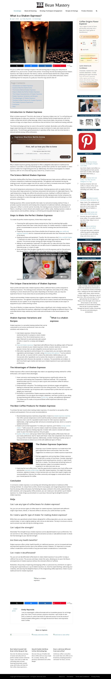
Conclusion (15, 104)
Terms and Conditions (82, 676)
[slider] (96, 248)
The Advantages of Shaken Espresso (23, 98)
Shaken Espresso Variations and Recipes (25, 96)
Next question (65, 157)
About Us (62, 676)
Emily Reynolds (27, 19)
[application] (89, 249)
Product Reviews (87, 11)
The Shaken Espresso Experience (22, 102)
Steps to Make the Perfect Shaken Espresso (26, 92)
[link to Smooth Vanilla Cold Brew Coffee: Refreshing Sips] (41, 640)
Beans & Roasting (31, 11)
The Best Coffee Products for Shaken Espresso (27, 100)
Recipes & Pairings (72, 11)
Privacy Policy (95, 676)
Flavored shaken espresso (25, 345)
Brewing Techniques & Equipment (51, 11)
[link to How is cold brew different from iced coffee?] (63, 640)
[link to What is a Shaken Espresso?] (41, 42)
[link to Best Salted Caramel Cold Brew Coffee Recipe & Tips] (20, 640)
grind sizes (45, 397)
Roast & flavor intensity (88, 55)
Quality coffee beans (23, 434)
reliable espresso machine (62, 416)
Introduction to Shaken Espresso (22, 86)
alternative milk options (51, 353)
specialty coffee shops (32, 470)
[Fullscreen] (99, 254)
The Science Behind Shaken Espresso (24, 90)
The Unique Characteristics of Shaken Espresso (27, 94)
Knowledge (17, 11)
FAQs (14, 106)
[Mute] (96, 254)
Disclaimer (70, 676)
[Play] (79, 254)
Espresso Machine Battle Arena (22, 88)
